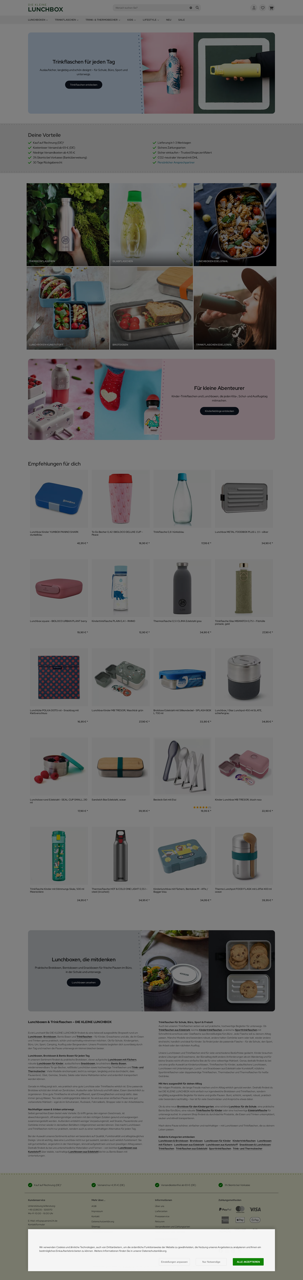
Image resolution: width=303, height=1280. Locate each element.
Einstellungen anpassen (174, 1261)
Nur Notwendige (211, 1261)
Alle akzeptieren (248, 1262)
